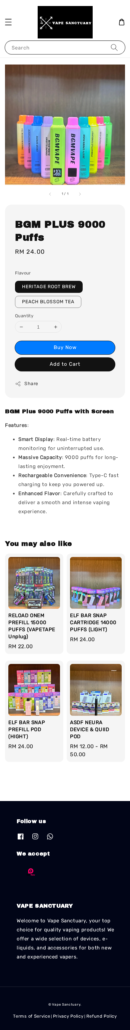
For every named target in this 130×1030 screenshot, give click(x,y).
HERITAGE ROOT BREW (49, 287)
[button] (8, 22)
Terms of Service (31, 1016)
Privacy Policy (68, 1016)
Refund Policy (101, 1016)
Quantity (24, 315)
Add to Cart (65, 364)
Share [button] (31, 383)
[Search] (114, 47)
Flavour (23, 272)
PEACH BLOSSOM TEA (48, 302)
